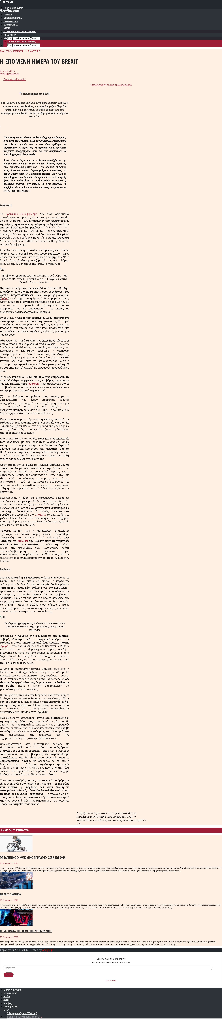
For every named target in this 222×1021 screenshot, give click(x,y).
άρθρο (4, 298)
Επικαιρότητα (9, 34)
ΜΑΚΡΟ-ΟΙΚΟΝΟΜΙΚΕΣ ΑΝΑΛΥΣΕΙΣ (20, 51)
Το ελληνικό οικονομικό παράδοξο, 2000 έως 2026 (32, 857)
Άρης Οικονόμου (11, 73)
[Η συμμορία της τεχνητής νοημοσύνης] (16, 924)
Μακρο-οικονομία (12, 17)
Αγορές (6, 28)
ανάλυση (33, 383)
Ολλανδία (40, 514)
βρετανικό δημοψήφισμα (21, 214)
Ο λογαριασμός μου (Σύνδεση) (21, 31)
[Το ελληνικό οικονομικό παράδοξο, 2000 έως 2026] (16, 851)
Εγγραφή (8, 975)
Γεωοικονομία (10, 21)
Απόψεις (7, 31)
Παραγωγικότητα (10, 894)
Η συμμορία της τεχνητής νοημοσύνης (26, 931)
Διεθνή (6, 24)
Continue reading (111, 980)
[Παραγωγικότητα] (16, 888)
